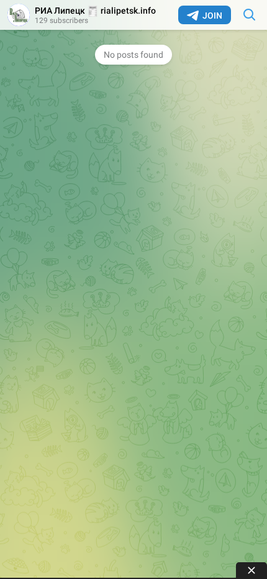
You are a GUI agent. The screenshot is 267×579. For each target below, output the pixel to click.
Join (212, 16)
